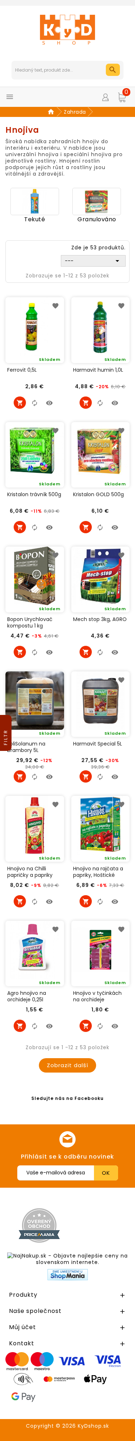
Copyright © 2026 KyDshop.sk (67, 1425)
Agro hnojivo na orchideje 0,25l (26, 996)
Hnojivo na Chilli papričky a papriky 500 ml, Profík (30, 871)
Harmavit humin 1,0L (98, 370)
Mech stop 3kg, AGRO (100, 619)
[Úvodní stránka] (52, 111)
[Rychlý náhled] (49, 402)
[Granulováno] (96, 201)
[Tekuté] (34, 201)
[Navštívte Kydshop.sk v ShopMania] (68, 1274)
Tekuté (34, 219)
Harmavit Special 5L (97, 743)
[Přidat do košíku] (19, 402)
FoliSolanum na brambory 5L (26, 746)
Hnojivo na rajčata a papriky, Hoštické (98, 871)
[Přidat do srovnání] (34, 402)
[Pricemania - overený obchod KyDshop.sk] (39, 1225)
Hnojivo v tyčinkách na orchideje (97, 996)
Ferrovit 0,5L (22, 370)
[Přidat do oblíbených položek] (55, 305)
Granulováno (96, 219)
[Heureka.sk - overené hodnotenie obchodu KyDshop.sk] (101, 1225)
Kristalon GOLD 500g (98, 494)
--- (93, 261)
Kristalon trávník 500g (34, 494)
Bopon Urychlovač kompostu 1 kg (30, 622)
